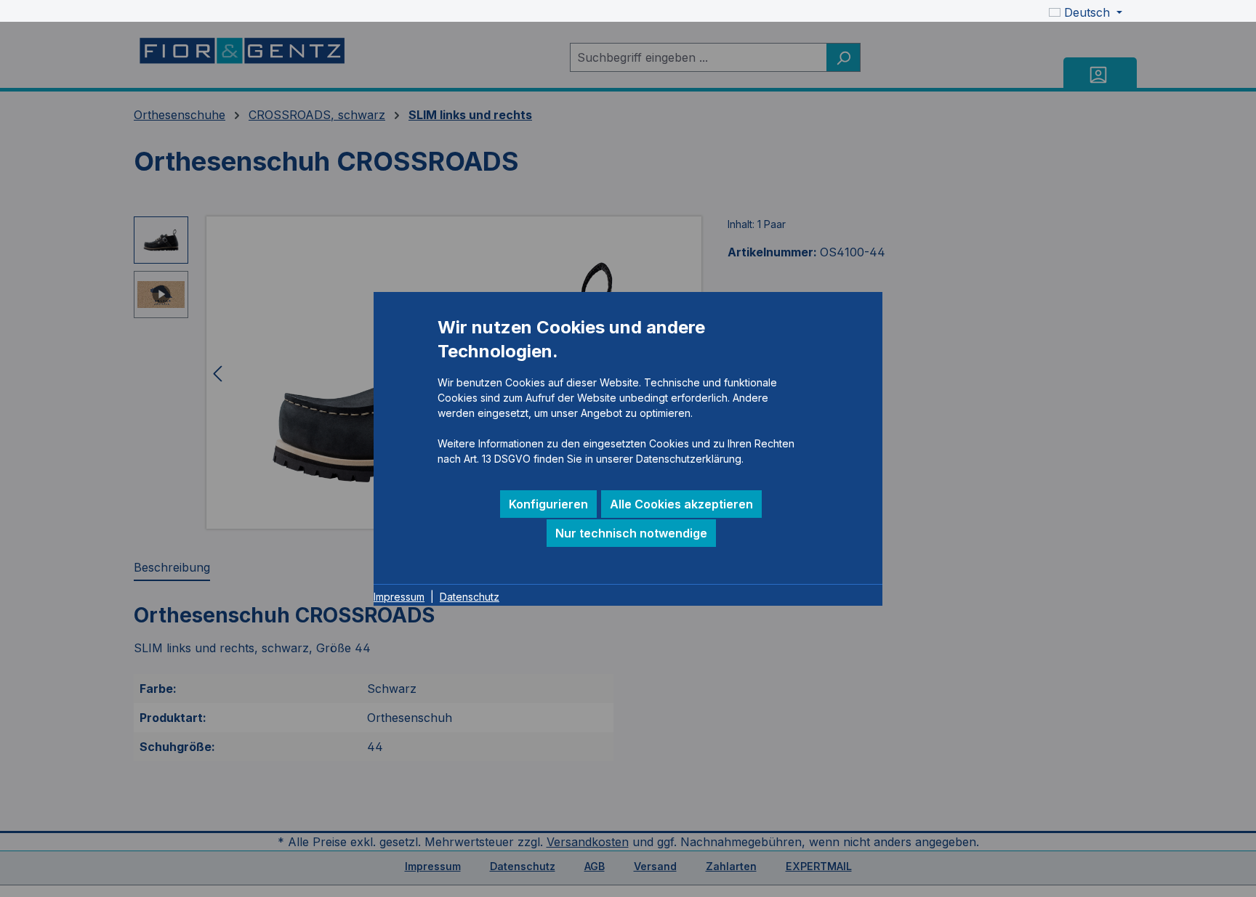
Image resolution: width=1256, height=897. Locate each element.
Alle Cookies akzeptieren (681, 504)
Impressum (399, 596)
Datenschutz (469, 596)
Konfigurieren (548, 504)
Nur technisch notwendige (631, 533)
